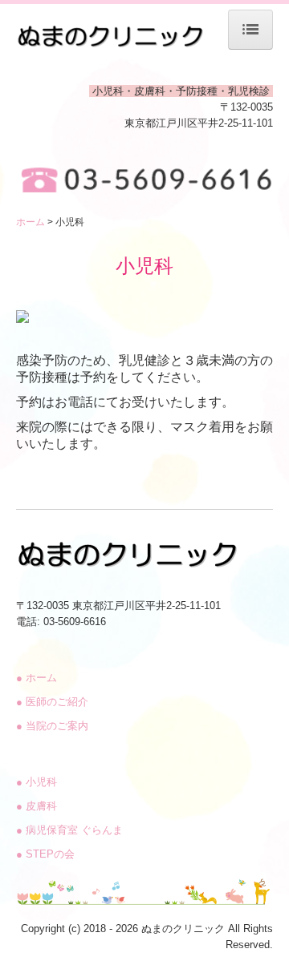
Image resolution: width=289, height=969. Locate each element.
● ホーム (36, 678)
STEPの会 (45, 854)
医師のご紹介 (52, 702)
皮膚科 (36, 806)
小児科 (36, 782)
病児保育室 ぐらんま (69, 830)
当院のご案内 (52, 726)
